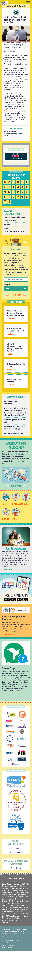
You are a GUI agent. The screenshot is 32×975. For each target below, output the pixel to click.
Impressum (6, 929)
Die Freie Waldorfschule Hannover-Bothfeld (15, 913)
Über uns (26, 929)
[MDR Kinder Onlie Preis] (16, 822)
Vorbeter (12, 131)
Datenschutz (16, 929)
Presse (6, 932)
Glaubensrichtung (10, 133)
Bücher (6, 519)
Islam (16, 12)
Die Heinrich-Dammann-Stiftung (14, 897)
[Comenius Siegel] (16, 800)
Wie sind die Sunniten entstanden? (11, 402)
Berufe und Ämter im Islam (14, 232)
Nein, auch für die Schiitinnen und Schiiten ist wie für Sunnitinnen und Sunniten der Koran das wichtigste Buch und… (10, 334)
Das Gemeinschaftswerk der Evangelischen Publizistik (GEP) (13, 883)
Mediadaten (14, 932)
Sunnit (20, 133)
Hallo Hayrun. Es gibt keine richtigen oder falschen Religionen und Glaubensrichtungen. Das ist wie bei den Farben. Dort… (10, 354)
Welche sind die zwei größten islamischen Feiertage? (14, 427)
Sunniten (7, 224)
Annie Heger (16, 868)
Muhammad (8, 111)
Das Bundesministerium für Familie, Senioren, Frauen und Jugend (16, 886)
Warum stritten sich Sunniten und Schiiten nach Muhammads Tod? (16, 313)
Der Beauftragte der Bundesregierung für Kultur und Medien (15, 890)
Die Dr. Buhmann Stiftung (18, 901)
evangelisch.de (7, 943)
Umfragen (15, 503)
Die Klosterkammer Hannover (13, 903)
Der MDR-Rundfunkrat (10, 916)
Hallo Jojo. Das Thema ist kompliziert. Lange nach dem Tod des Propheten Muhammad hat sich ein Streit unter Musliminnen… (10, 318)
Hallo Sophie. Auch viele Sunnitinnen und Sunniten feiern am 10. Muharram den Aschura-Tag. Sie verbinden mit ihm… (10, 385)
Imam (6, 131)
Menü (28, 2)
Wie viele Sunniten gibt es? (14, 433)
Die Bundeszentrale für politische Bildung (16, 899)
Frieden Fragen (9, 668)
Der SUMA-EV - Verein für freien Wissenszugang (15, 918)
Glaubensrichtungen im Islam (14, 217)
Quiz (25, 503)
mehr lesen (8, 569)
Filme (16, 519)
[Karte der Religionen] (16, 475)
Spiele (6, 503)
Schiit (6, 136)
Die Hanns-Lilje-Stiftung (17, 895)
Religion (7, 285)
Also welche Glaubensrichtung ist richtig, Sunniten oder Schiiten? (15, 347)
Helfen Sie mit (18, 934)
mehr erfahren (9, 634)
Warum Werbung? (16, 149)
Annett (12, 52)
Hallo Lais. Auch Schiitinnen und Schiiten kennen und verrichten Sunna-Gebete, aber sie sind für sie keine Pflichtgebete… (10, 369)
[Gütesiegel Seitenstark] (16, 781)
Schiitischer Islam (10, 221)
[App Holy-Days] (16, 588)
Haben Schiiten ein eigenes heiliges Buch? (15, 329)
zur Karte (16, 485)
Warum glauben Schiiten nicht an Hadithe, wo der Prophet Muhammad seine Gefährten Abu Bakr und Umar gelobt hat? (16, 411)
